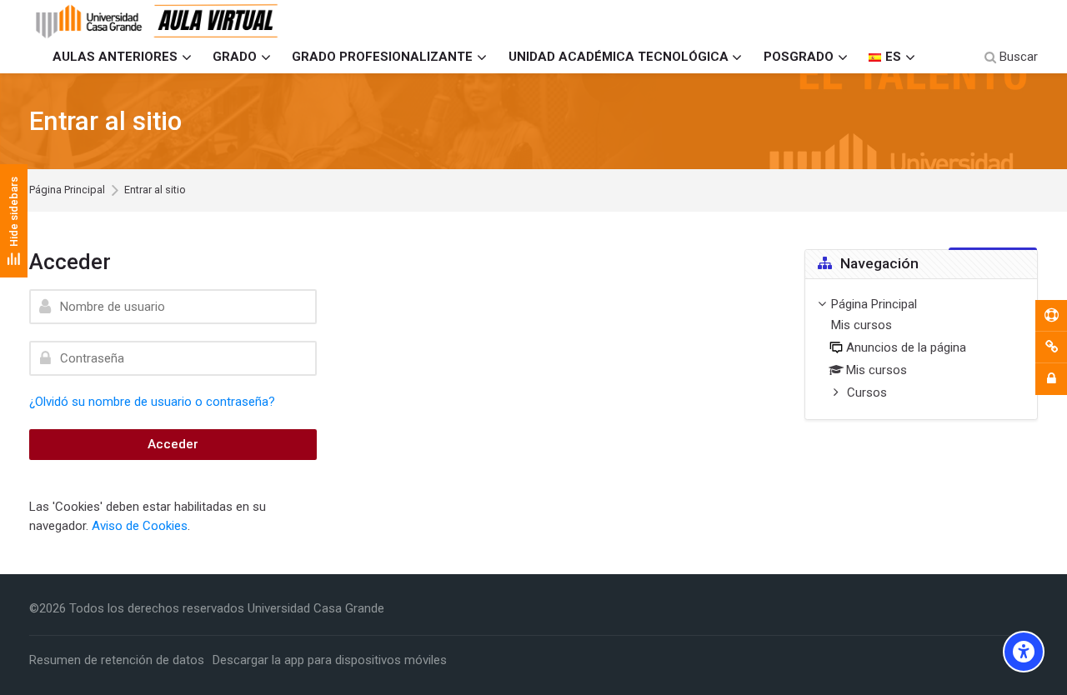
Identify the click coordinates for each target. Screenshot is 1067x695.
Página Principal (67, 190)
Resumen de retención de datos (116, 660)
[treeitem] (921, 349)
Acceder (173, 444)
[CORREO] (1051, 347)
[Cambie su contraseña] (1051, 379)
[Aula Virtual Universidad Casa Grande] (157, 21)
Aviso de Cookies (140, 525)
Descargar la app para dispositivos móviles (330, 660)
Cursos (867, 392)
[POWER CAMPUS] (1051, 316)
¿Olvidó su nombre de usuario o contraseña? (152, 401)
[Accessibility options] (1023, 651)
